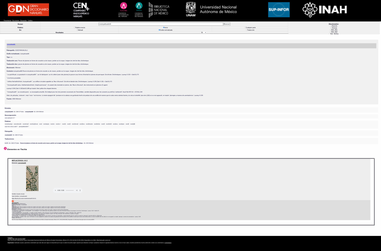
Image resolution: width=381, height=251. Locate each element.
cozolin (64, 124)
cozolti (103, 124)
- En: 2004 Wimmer (34, 111)
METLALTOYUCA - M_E (19, 160)
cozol (40, 124)
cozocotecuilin (17, 124)
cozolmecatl (75, 124)
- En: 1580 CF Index (14, 111)
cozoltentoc (97, 124)
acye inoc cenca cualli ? (11, 126)
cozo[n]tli (132, 124)
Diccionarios (15, 20)
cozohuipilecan (34, 124)
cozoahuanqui (9, 124)
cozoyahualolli (22, 163)
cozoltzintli (109, 124)
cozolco (52, 124)
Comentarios (168, 242)
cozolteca (82, 124)
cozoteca (115, 124)
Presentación (7, 20)
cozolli (69, 124)
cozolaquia (46, 124)
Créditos (30, 20)
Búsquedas (23, 20)
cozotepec (121, 124)
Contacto (10, 237)
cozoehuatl (26, 124)
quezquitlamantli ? (24, 126)
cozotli (127, 124)
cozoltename (89, 124)
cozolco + (58, 124)
